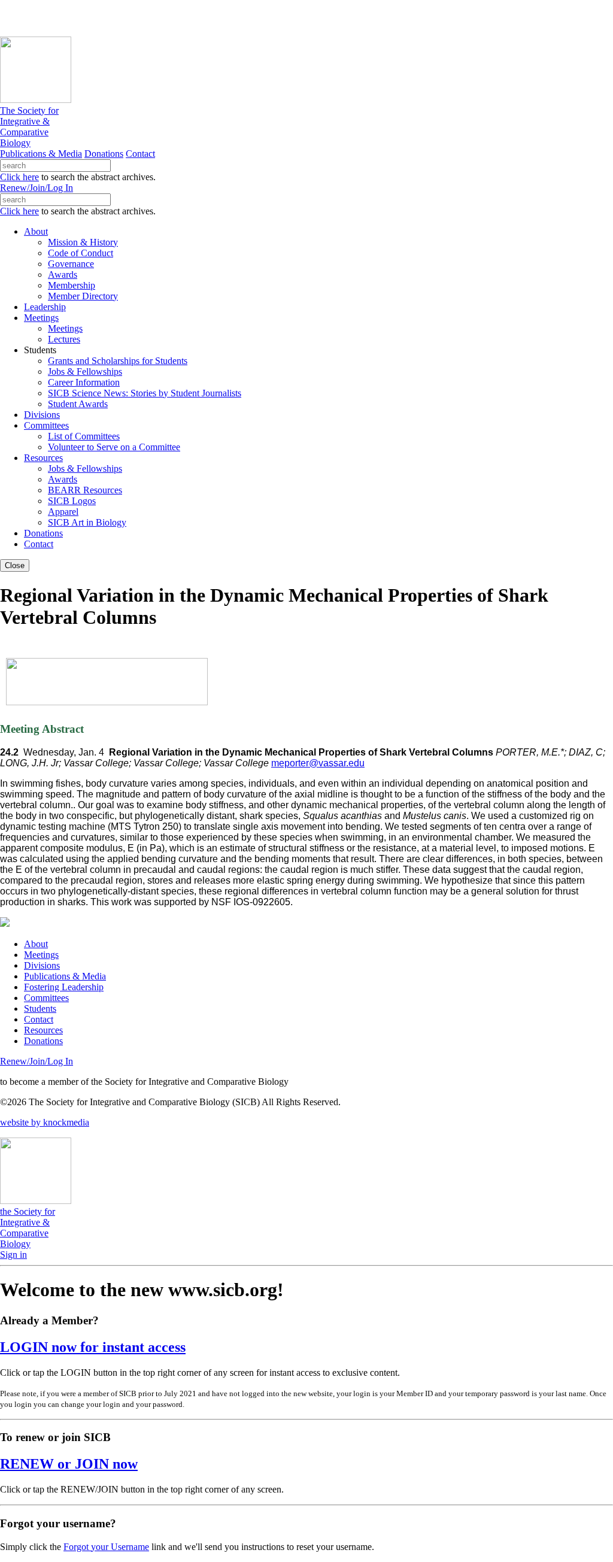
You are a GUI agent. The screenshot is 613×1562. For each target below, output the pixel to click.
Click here (19, 177)
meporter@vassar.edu (318, 763)
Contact (140, 153)
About (36, 944)
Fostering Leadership (64, 987)
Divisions (42, 965)
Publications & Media (41, 153)
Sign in (13, 1254)
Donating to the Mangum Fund (327, 18)
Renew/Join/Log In (36, 188)
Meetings (41, 955)
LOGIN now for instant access (93, 1347)
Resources (43, 1030)
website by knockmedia (44, 1122)
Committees (46, 998)
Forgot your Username (106, 1547)
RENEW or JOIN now (69, 1464)
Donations (103, 153)
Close (15, 565)
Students (40, 1008)
